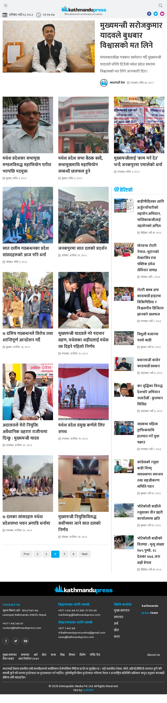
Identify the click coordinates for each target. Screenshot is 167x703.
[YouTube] (25, 641)
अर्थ (116, 624)
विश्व (62, 655)
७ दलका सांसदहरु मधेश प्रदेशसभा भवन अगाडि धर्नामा (26, 520)
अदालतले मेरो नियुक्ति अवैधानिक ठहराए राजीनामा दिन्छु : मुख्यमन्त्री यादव (25, 431)
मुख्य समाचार (122, 611)
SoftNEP (88, 690)
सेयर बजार (8, 659)
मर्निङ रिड (95, 655)
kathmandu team (150, 609)
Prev (26, 553)
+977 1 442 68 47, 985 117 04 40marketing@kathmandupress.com (79, 612)
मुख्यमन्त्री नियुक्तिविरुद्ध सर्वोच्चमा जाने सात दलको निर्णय (79, 523)
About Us (153, 655)
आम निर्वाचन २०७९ (28, 659)
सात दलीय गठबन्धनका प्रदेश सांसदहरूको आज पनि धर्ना (26, 252)
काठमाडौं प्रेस (117, 82)
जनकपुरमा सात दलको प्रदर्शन (82, 248)
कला (117, 637)
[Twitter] (15, 641)
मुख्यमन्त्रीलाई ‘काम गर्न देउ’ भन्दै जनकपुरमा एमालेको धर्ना (138, 162)
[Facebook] (6, 641)
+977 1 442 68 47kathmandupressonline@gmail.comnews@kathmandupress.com (81, 632)
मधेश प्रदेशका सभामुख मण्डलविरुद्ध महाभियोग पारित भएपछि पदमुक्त (27, 165)
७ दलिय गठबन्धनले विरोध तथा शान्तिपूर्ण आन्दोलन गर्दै (28, 337)
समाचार (118, 617)
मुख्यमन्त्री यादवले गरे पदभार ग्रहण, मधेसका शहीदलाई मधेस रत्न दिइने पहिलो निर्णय (83, 340)
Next (85, 553)
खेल (116, 630)
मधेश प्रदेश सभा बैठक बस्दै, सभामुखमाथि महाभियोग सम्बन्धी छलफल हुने (80, 165)
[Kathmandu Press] (83, 10)
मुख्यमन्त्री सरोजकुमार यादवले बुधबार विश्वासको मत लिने (131, 35)
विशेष (82, 655)
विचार (72, 655)
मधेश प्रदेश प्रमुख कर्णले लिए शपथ (81, 428)
